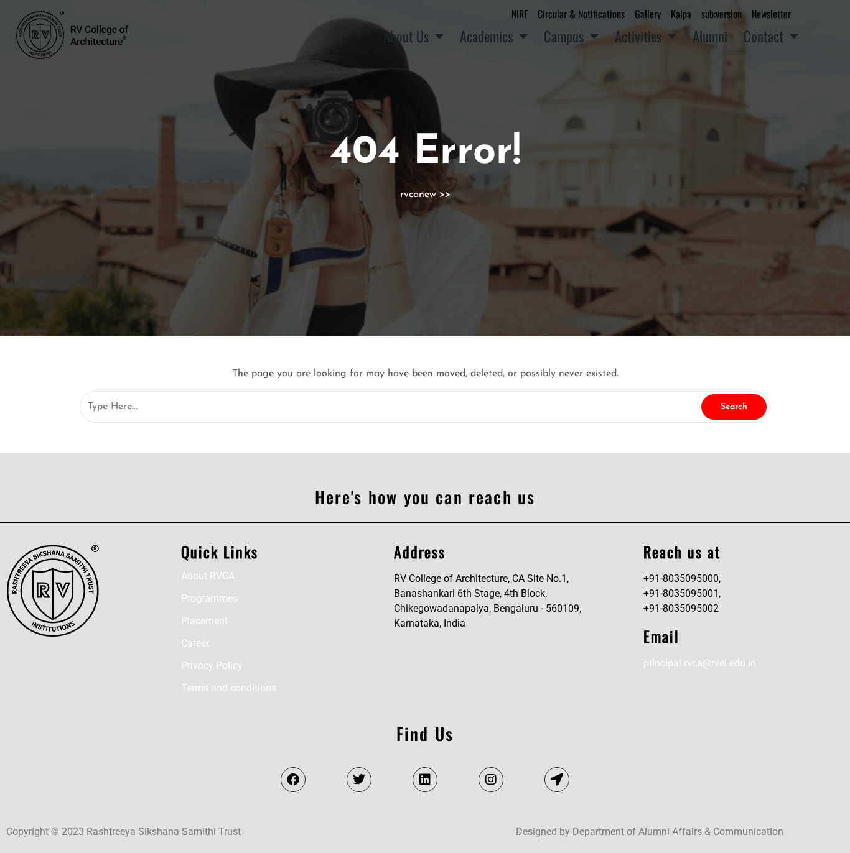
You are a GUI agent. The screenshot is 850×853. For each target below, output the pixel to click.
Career (195, 643)
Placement (204, 621)
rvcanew (418, 195)
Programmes (209, 598)
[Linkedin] (425, 779)
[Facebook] (293, 779)
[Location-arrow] (556, 779)
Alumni (710, 35)
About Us (406, 35)
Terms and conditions (228, 688)
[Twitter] (359, 779)
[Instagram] (491, 779)
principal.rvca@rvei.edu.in (699, 663)
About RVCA (208, 576)
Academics (486, 35)
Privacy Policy (212, 665)
